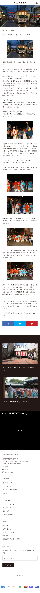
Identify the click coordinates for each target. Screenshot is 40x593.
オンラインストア (8, 486)
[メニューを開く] (3, 2)
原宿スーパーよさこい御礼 (16, 401)
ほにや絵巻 (6, 511)
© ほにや (20, 575)
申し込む (8, 565)
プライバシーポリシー (9, 532)
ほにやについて (7, 483)
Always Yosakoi (7, 514)
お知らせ (5, 493)
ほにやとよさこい (8, 508)
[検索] (34, 2)
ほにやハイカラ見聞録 (9, 490)
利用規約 (5, 536)
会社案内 (5, 526)
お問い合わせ (6, 529)
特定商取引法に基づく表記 (11, 539)
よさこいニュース (8, 504)
